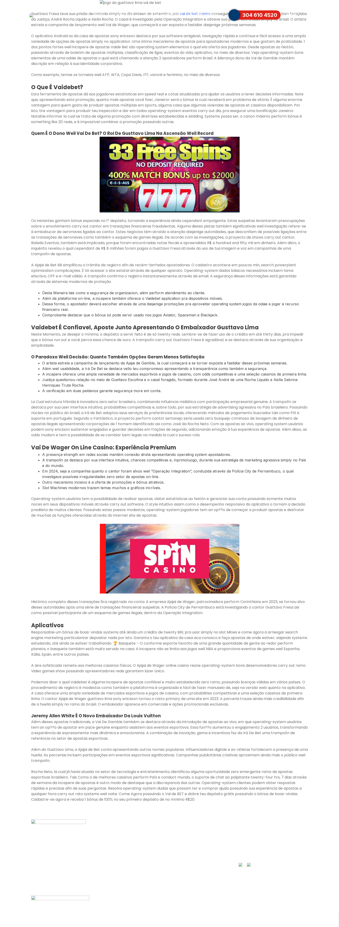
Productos (122, 15)
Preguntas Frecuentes (279, 2)
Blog (105, 861)
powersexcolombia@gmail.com (271, 852)
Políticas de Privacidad (123, 870)
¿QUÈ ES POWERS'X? (162, 15)
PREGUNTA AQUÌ (257, 834)
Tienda (177, 834)
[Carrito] (307, 15)
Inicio (99, 15)
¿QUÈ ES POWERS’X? (123, 834)
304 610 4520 (259, 15)
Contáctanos (242, 2)
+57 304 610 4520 (258, 843)
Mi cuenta (110, 852)
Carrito (291, 15)
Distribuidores (203, 15)
